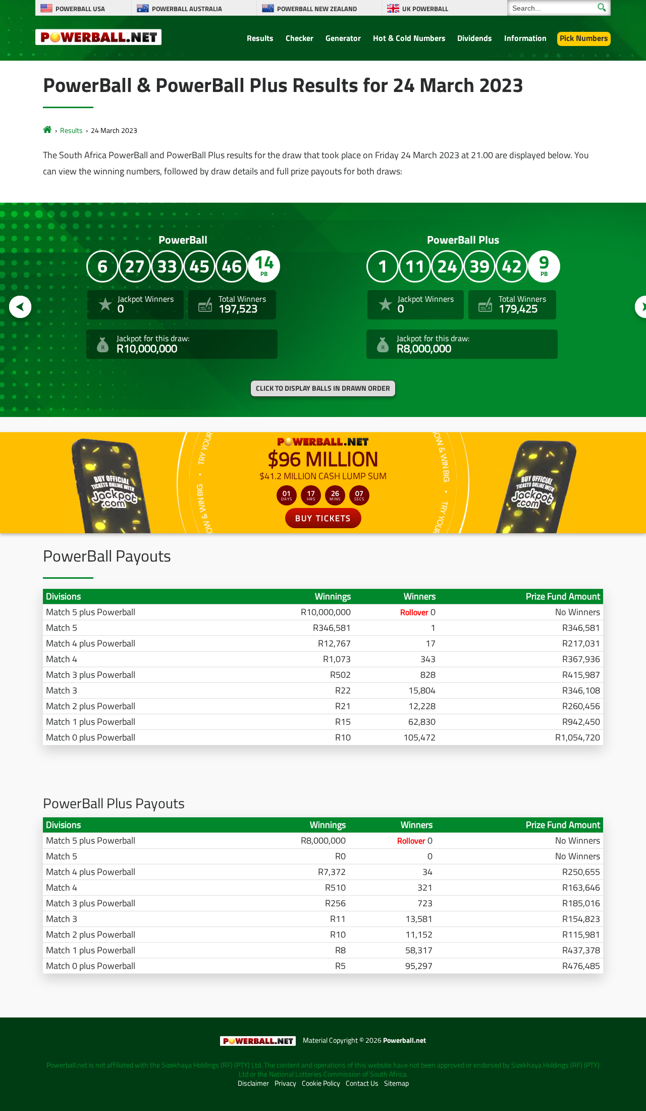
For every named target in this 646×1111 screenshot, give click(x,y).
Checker (299, 38)
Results (260, 38)
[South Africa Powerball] (98, 36)
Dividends (474, 38)
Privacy (285, 1083)
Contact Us (362, 1083)
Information (525, 38)
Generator (343, 38)
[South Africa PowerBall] (47, 130)
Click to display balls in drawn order (323, 388)
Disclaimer (253, 1083)
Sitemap (396, 1083)
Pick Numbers (584, 38)
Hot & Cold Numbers (409, 38)
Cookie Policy (321, 1083)
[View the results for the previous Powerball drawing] (20, 307)
